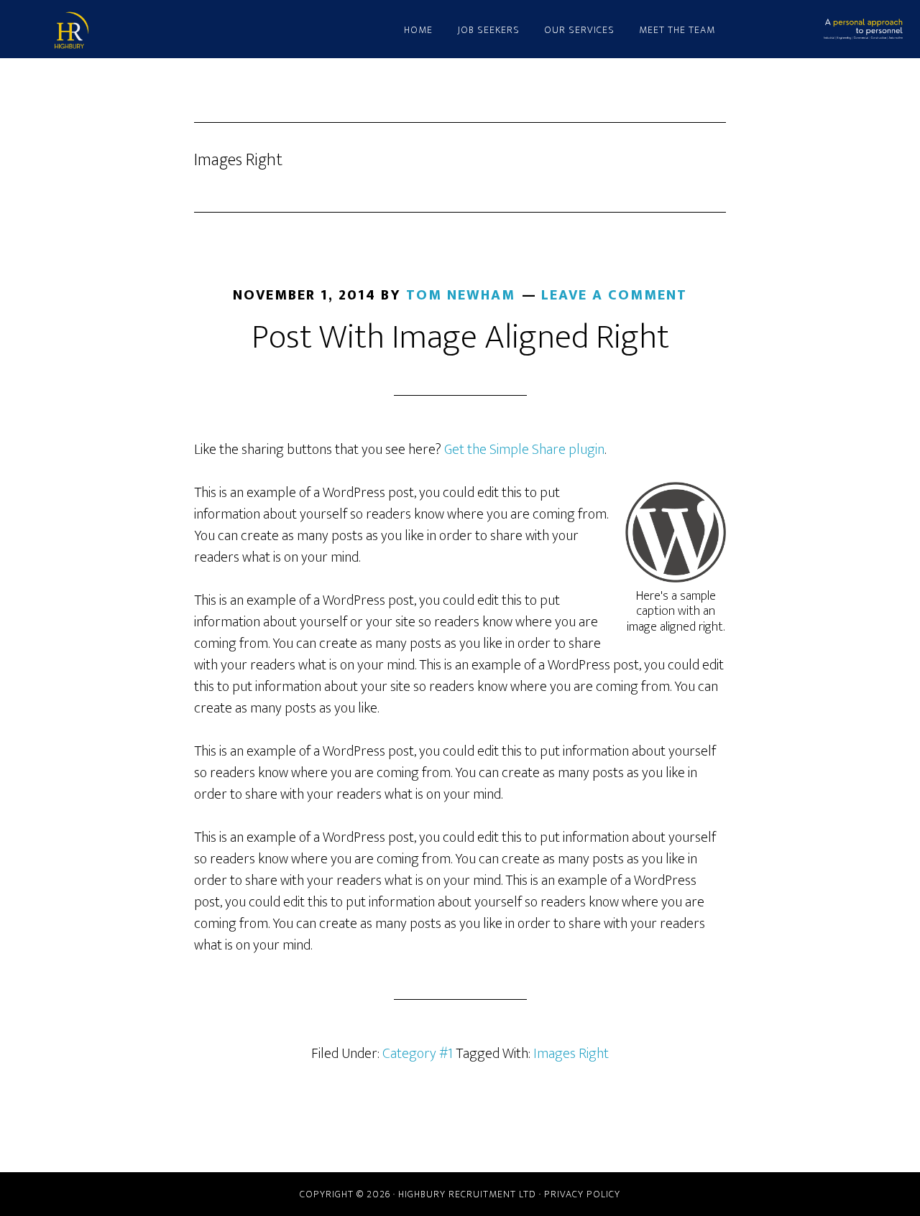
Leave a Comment (614, 295)
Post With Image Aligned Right (460, 337)
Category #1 (417, 1053)
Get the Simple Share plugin (524, 449)
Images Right (571, 1053)
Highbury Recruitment (179, 31)
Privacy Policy (582, 1194)
